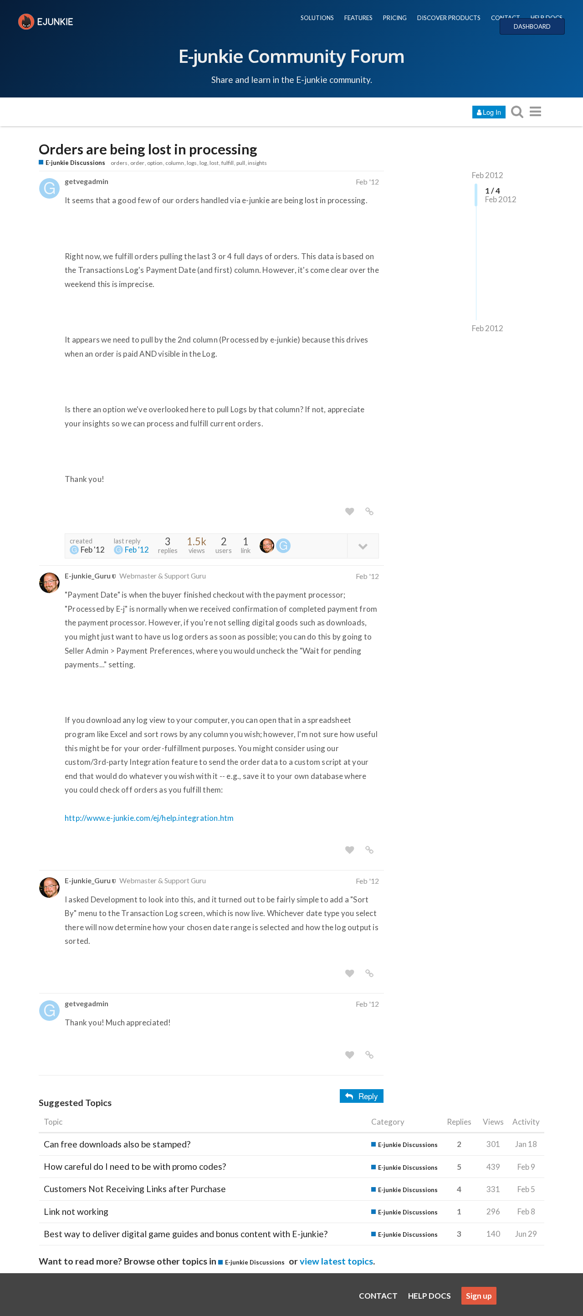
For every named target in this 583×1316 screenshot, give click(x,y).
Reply (368, 1095)
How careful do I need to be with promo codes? (135, 1166)
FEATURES (358, 17)
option (155, 162)
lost (214, 162)
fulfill (227, 162)
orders (119, 162)
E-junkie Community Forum (291, 55)
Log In (492, 112)
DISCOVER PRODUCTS (449, 17)
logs (192, 162)
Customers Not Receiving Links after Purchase (135, 1188)
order (137, 162)
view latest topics (336, 1260)
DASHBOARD (532, 26)
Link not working (76, 1211)
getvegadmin (86, 181)
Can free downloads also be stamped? (117, 1144)
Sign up (479, 1296)
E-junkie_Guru (88, 575)
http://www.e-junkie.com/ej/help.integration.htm (149, 818)
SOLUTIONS (317, 17)
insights (257, 162)
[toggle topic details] (362, 545)
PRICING (395, 17)
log (203, 162)
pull (240, 162)
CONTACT (505, 17)
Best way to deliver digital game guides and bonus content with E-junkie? (185, 1234)
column (174, 162)
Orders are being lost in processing (148, 149)
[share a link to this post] (369, 511)
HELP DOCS (547, 17)
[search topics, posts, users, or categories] (517, 111)
